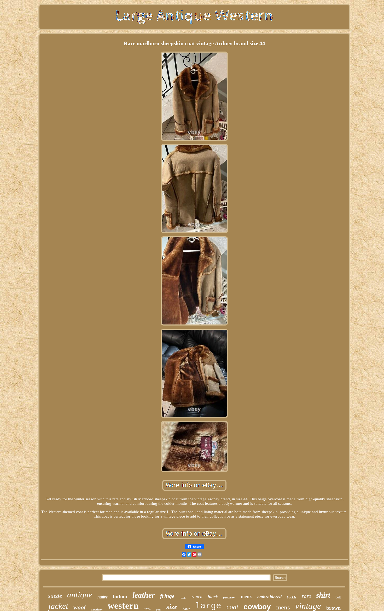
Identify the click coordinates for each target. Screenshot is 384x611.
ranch (196, 596)
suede (55, 596)
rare (306, 596)
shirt (323, 595)
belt (338, 597)
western (123, 606)
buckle (291, 597)
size (171, 607)
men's (246, 596)
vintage (308, 606)
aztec (147, 609)
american (96, 609)
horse (186, 609)
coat (232, 607)
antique (79, 594)
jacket (58, 606)
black (213, 596)
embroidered (269, 596)
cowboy (257, 607)
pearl (158, 609)
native (102, 597)
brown (333, 608)
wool (79, 607)
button (120, 596)
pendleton (229, 597)
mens (283, 607)
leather (143, 595)
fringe (167, 596)
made (183, 597)
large (208, 606)
